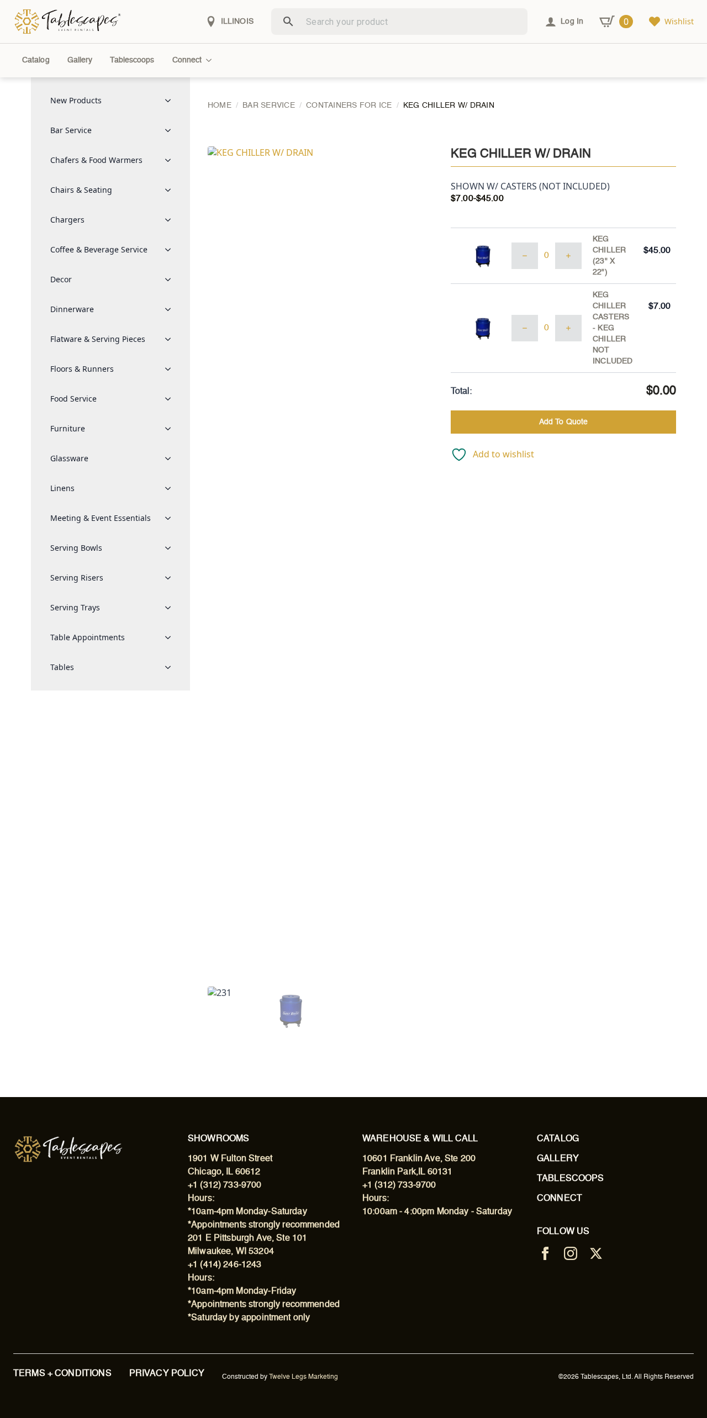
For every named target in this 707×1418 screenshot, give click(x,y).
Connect (187, 60)
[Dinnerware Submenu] (171, 309)
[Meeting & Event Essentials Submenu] (171, 518)
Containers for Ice (349, 105)
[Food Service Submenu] (171, 399)
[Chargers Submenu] (171, 220)
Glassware (69, 458)
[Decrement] (524, 256)
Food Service (73, 398)
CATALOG (558, 1139)
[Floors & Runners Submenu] (171, 369)
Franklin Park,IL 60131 (407, 1172)
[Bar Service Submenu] (171, 130)
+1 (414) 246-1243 (225, 1265)
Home (219, 105)
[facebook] (545, 1253)
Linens (62, 488)
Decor (61, 279)
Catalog (36, 60)
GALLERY (558, 1159)
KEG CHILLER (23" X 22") (609, 255)
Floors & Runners (82, 368)
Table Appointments (87, 637)
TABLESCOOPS (570, 1178)
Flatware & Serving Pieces (97, 339)
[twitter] (596, 1253)
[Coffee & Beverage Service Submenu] (171, 250)
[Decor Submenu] (171, 279)
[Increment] (568, 256)
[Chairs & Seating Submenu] (171, 190)
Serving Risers (76, 577)
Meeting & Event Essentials (100, 518)
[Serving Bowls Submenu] (171, 548)
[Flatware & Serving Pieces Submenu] (171, 339)
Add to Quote (563, 422)
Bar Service (71, 130)
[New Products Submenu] (171, 100)
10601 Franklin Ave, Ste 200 (419, 1159)
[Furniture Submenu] (171, 429)
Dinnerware (72, 309)
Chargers (67, 219)
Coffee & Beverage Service (98, 249)
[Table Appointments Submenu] (171, 637)
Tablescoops (132, 60)
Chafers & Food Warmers (96, 160)
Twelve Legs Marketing (303, 1377)
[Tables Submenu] (171, 667)
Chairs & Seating (81, 190)
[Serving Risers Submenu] (171, 578)
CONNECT (559, 1198)
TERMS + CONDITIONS (62, 1373)
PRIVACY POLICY (166, 1373)
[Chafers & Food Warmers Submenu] (171, 160)
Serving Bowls (76, 547)
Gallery (80, 60)
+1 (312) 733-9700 (225, 1185)
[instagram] (570, 1253)
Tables (62, 667)
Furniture (67, 428)
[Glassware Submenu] (171, 458)
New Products (76, 100)
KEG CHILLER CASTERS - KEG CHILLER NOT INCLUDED (612, 328)
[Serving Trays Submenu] (171, 608)
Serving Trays (75, 607)
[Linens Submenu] (171, 488)
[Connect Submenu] (211, 60)
